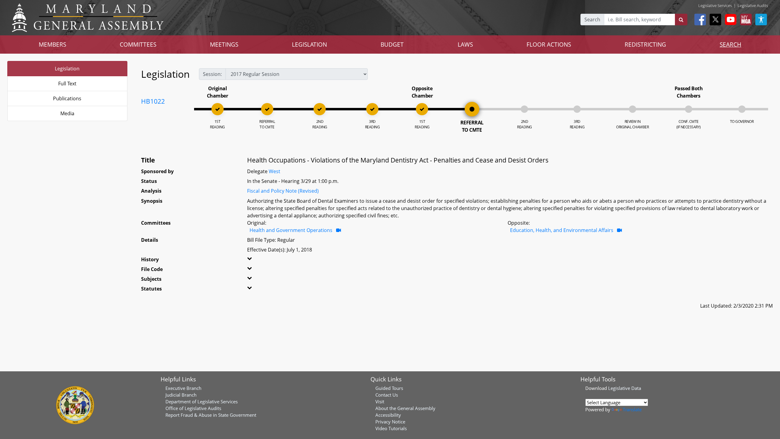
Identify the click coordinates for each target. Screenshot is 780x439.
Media (67, 113)
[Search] (681, 19)
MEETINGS (224, 44)
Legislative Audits (753, 5)
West (274, 171)
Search (592, 19)
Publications (67, 98)
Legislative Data (624, 388)
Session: (212, 74)
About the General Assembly (405, 408)
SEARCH (730, 44)
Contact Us (386, 395)
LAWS (465, 44)
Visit (379, 401)
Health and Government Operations (291, 230)
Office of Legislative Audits (193, 408)
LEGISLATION (309, 44)
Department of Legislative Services (201, 401)
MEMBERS (52, 44)
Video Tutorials (391, 428)
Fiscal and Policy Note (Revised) (283, 190)
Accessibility (388, 415)
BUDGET (392, 44)
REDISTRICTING (645, 44)
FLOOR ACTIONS (548, 44)
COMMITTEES (138, 44)
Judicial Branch (181, 395)
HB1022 (153, 101)
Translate (632, 409)
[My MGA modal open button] (745, 19)
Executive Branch (183, 388)
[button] (269, 261)
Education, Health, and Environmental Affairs (561, 230)
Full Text (67, 83)
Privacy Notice (390, 422)
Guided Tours (389, 388)
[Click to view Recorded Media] (338, 230)
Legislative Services (715, 5)
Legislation (67, 68)
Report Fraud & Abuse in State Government (210, 415)
